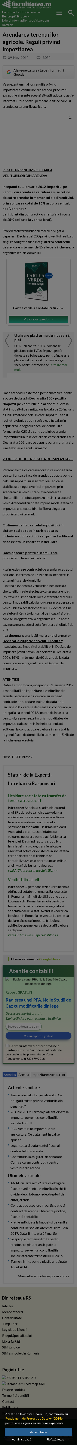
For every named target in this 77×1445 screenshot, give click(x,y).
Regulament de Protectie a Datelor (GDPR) (34, 1418)
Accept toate (38, 1432)
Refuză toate (55, 1439)
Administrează (21, 1439)
